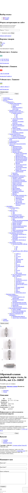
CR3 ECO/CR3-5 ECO (21, 284)
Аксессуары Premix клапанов (20, 129)
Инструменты (16, 188)
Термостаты (15, 174)
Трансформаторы (17, 146)
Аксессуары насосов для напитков (21, 165)
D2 (16, 249)
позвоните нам (21, 450)
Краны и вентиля (17, 182)
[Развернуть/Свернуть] (14, 102)
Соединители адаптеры (18, 180)
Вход (12, 33)
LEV (17, 114)
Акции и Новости (8, 99)
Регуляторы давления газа (19, 195)
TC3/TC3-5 (18, 278)
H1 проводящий (20, 266)
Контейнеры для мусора (15, 233)
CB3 (13, 213)
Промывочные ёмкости (18, 316)
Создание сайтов (19, 445)
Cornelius (5, 440)
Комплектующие (10, 294)
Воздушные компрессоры (19, 310)
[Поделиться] (3, 491)
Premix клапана (16, 128)
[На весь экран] (2, 491)
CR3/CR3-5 (19, 281)
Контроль (15, 173)
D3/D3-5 (18, 291)
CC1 (13, 209)
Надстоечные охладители (19, 136)
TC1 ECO (18, 256)
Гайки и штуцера (17, 184)
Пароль (2, 30)
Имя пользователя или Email (8, 25)
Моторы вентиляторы (21, 159)
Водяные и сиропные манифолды (18, 191)
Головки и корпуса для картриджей (18, 297)
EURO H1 (18, 262)
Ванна (14, 228)
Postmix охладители (14, 134)
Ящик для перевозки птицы (19, 230)
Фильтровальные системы (19, 302)
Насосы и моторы (17, 152)
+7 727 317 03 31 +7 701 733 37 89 (4, 59)
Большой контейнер (17, 217)
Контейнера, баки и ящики (16, 216)
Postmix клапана (16, 113)
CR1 (17, 258)
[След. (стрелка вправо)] (2, 492)
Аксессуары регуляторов (19, 201)
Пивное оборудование (15, 103)
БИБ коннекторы (16, 189)
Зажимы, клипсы (16, 178)
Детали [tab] (5, 392)
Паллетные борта (14, 207)
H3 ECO (18, 288)
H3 (16, 285)
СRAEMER (9, 206)
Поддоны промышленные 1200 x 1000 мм (19, 275)
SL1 (17, 271)
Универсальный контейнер (19, 226)
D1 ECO (18, 270)
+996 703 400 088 (4, 73)
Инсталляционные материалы (17, 175)
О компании (6, 97)
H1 (16, 263)
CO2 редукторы (20, 196)
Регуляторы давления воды (19, 304)
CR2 (17, 246)
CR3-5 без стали (20, 283)
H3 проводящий (20, 287)
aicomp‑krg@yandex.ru (6, 76)
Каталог (5, 100)
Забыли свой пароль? (5, 35)
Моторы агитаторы (21, 156)
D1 (16, 269)
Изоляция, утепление (18, 177)
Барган (14, 131)
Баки (13, 219)
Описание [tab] (5, 390)
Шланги (14, 194)
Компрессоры (16, 150)
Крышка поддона (17, 214)
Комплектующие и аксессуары (17, 108)
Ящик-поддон (13, 210)
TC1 (17, 255)
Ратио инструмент (17, 124)
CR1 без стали (19, 259)
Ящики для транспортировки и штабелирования (20, 221)
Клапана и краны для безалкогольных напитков (16, 111)
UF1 (17, 117)
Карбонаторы (12, 142)
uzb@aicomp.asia (4, 89)
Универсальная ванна (18, 227)
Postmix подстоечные (18, 135)
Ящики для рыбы (17, 223)
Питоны (14, 187)
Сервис (5, 319)
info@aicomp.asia (4, 63)
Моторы (18, 163)
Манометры (19, 198)
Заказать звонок (4, 323)
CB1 (13, 212)
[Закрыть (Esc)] (5, 491)
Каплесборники (16, 149)
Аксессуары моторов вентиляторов (21, 161)
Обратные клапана (17, 148)
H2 (16, 248)
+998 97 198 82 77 (4, 86)
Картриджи (15, 305)
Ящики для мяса (16, 224)
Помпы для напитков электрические (21, 154)
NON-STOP (19, 273)
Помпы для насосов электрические (21, 171)
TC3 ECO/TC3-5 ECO (21, 280)
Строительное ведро (17, 231)
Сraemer (5, 441)
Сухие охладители (14, 141)
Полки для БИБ (16, 309)
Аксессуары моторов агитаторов (21, 168)
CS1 (17, 267)
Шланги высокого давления (20, 204)
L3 (16, 277)
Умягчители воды (17, 306)
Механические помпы (21, 157)
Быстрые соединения (18, 185)
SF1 (17, 116)
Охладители (15, 104)
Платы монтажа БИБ (17, 312)
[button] (1, 326)
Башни (14, 106)
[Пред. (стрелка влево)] (0, 492)
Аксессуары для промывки (19, 317)
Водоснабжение (13, 295)
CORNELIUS (9, 102)
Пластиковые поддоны (15, 242)
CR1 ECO (18, 260)
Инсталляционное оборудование (18, 308)
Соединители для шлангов (19, 181)
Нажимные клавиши (17, 132)
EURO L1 (18, 253)
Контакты (5, 320)
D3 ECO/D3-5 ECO (21, 292)
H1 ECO (18, 265)
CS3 (17, 290)
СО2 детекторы (20, 199)
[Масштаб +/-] (0, 491)
